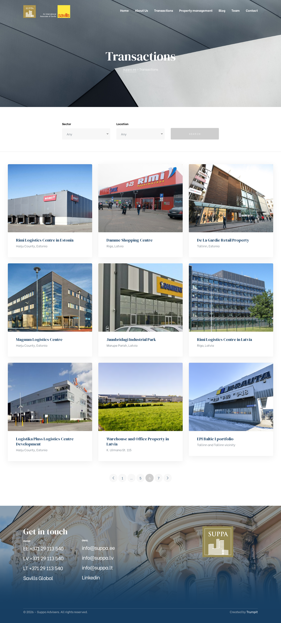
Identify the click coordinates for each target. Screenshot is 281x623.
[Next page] (168, 478)
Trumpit (252, 611)
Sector (66, 124)
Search (195, 133)
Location (122, 124)
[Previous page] (113, 478)
